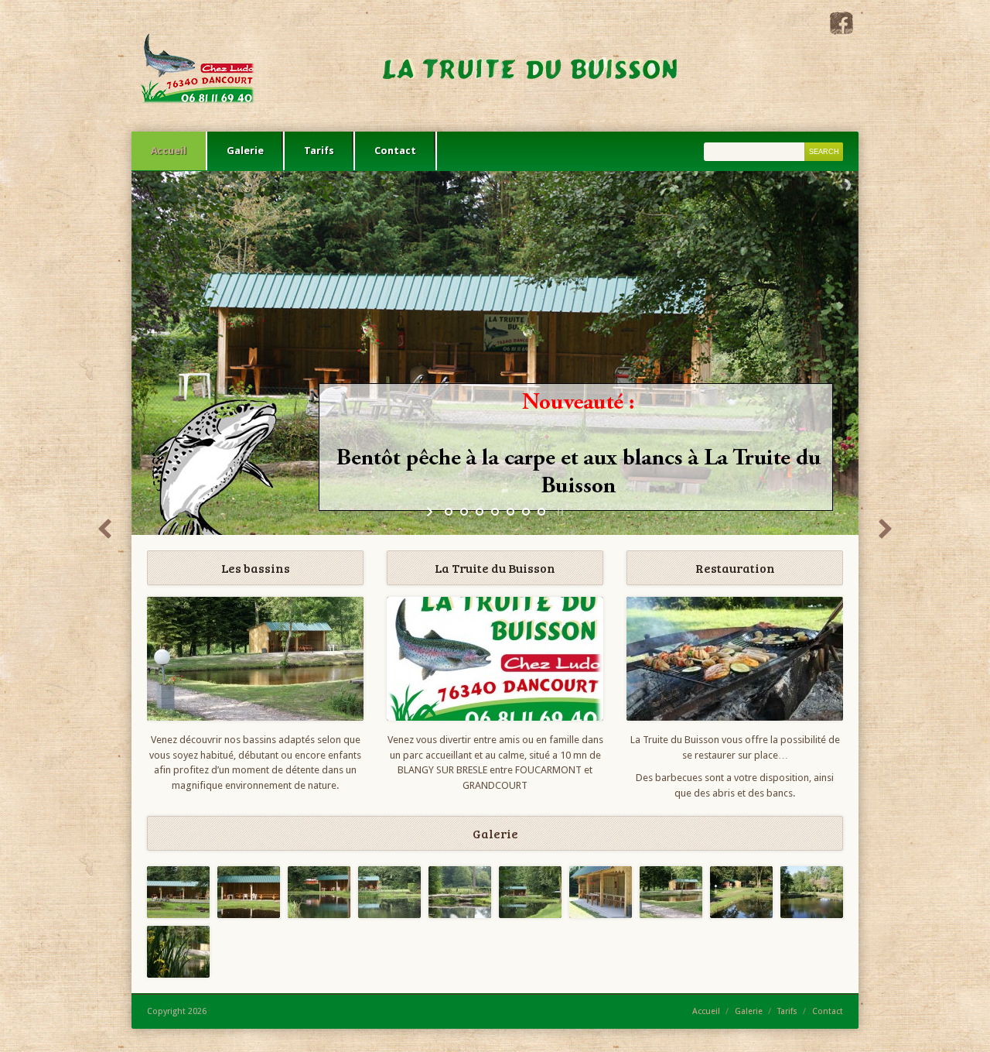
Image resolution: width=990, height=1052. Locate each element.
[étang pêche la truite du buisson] (741, 892)
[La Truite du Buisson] (421, 66)
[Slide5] (319, 892)
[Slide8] (178, 892)
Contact (395, 150)
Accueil (168, 150)
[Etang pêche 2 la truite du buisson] (811, 892)
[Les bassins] (255, 659)
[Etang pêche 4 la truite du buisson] (178, 952)
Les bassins (255, 568)
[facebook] (841, 31)
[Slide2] (530, 892)
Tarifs (319, 150)
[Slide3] (389, 892)
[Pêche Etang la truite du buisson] (459, 892)
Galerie (245, 150)
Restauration (735, 568)
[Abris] (600, 892)
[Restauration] (734, 659)
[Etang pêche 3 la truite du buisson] (671, 892)
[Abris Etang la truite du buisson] (248, 892)
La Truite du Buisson (495, 568)
